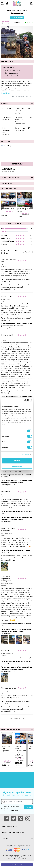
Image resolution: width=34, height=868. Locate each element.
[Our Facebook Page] (7, 818)
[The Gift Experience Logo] (17, 3)
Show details (25, 454)
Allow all (17, 460)
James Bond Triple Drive (7, 209)
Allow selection (17, 466)
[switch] (29, 436)
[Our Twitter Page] (14, 818)
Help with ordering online (12, 832)
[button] (7, 4)
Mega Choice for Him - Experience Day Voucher (24, 209)
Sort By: (16, 252)
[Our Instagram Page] (27, 818)
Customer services (9, 826)
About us (5, 839)
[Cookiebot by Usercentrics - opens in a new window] (24, 400)
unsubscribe (9, 810)
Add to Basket (17, 864)
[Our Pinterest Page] (21, 818)
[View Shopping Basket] (31, 3)
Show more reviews (17, 718)
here (6, 808)
